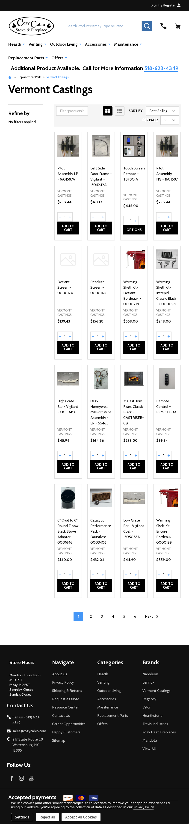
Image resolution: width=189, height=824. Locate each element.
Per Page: (150, 120)
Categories (110, 662)
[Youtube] (31, 778)
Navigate (63, 662)
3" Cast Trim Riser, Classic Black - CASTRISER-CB (133, 412)
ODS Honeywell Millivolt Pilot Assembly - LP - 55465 (100, 412)
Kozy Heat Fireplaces (159, 732)
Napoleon (150, 674)
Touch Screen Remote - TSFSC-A (134, 173)
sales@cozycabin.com (29, 731)
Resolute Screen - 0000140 (98, 287)
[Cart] (178, 26)
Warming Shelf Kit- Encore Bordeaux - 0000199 (165, 531)
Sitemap (58, 740)
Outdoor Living (64, 44)
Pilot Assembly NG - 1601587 (167, 173)
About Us (59, 674)
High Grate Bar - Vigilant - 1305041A (67, 406)
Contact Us (61, 715)
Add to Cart (68, 228)
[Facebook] (12, 778)
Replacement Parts (26, 57)
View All (149, 749)
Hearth (14, 44)
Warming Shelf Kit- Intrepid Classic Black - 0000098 (166, 293)
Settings (22, 817)
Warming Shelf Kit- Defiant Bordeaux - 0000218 (132, 293)
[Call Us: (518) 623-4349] (163, 26)
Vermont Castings (156, 690)
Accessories (96, 44)
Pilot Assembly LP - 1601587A (67, 173)
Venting (36, 44)
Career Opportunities (69, 724)
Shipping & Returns (67, 690)
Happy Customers (66, 732)
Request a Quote (65, 699)
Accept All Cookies (81, 817)
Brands (150, 662)
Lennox (148, 682)
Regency (149, 699)
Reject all (47, 817)
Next (149, 616)
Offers (57, 57)
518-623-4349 (161, 68)
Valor (146, 707)
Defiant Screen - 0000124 (65, 287)
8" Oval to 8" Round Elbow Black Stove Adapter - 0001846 (68, 531)
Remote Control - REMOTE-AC (166, 406)
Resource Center (65, 707)
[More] (24, 44)
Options (134, 230)
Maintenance (126, 44)
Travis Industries (155, 724)
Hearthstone (152, 715)
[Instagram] (21, 778)
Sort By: (136, 111)
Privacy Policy (63, 682)
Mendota (149, 740)
